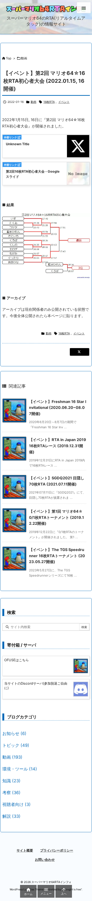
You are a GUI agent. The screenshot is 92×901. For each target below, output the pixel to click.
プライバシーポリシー (56, 850)
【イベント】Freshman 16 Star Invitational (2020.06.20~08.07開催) (57, 407)
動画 (24, 58)
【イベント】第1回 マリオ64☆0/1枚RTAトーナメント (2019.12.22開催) (56, 517)
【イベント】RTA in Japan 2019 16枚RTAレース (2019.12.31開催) (57, 445)
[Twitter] (79, 352)
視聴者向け (16, 804)
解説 (11, 816)
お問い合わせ (45, 859)
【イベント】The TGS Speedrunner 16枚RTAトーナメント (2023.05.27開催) (57, 555)
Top (8, 58)
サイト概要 (25, 850)
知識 (11, 780)
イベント (64, 102)
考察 (11, 792)
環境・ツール (19, 768)
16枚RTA (49, 102)
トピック (15, 745)
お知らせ (14, 733)
